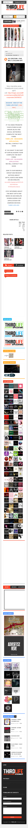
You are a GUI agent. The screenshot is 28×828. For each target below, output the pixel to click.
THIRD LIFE (13, 822)
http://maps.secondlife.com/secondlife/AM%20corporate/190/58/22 (14, 95)
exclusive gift (9, 53)
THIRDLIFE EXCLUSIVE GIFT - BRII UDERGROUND (15, 45)
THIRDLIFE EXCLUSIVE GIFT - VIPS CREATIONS (22, 45)
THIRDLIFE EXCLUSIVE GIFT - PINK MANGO (9, 45)
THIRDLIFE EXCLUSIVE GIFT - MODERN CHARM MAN (5, 45)
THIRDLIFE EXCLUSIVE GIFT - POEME (19, 44)
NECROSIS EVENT (15, 736)
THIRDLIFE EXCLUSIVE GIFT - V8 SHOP (12, 44)
